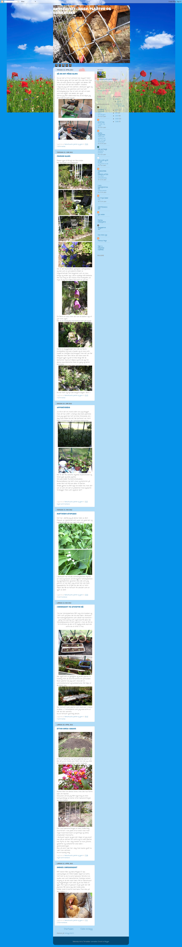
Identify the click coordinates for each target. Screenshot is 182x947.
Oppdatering (63, 408)
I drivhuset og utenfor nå (70, 607)
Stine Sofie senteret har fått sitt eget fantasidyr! (102, 139)
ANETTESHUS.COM (103, 208)
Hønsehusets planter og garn (108, 79)
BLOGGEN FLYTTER (101, 152)
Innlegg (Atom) (69, 933)
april (118, 102)
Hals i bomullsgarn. (102, 114)
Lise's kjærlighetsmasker (103, 187)
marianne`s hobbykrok (102, 110)
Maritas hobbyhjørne (102, 221)
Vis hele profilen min (103, 91)
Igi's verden (101, 215)
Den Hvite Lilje (102, 235)
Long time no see (103, 164)
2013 (116, 99)
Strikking (100, 99)
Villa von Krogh (102, 149)
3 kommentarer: (62, 597)
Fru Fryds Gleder (103, 198)
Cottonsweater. (102, 191)
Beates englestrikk (101, 134)
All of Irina (101, 122)
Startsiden (69, 929)
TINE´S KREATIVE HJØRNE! (101, 248)
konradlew (94, 942)
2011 (116, 113)
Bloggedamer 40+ (102, 229)
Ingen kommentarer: (63, 504)
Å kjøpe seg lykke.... (101, 125)
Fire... (99, 200)
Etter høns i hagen (66, 729)
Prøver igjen (63, 156)
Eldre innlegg (87, 929)
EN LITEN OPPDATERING (102, 177)
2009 (117, 119)
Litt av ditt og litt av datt (103, 161)
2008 (117, 122)
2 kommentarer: (62, 923)
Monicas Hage (102, 241)
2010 (116, 116)
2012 (116, 110)
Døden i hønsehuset (67, 868)
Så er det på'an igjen (67, 74)
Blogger (106, 942)
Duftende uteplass (66, 514)
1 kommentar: (61, 146)
